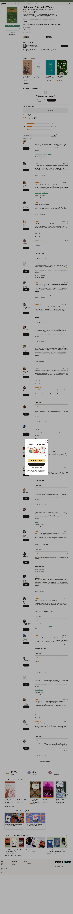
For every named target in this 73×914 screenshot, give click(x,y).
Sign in (40, 467)
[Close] (46, 441)
